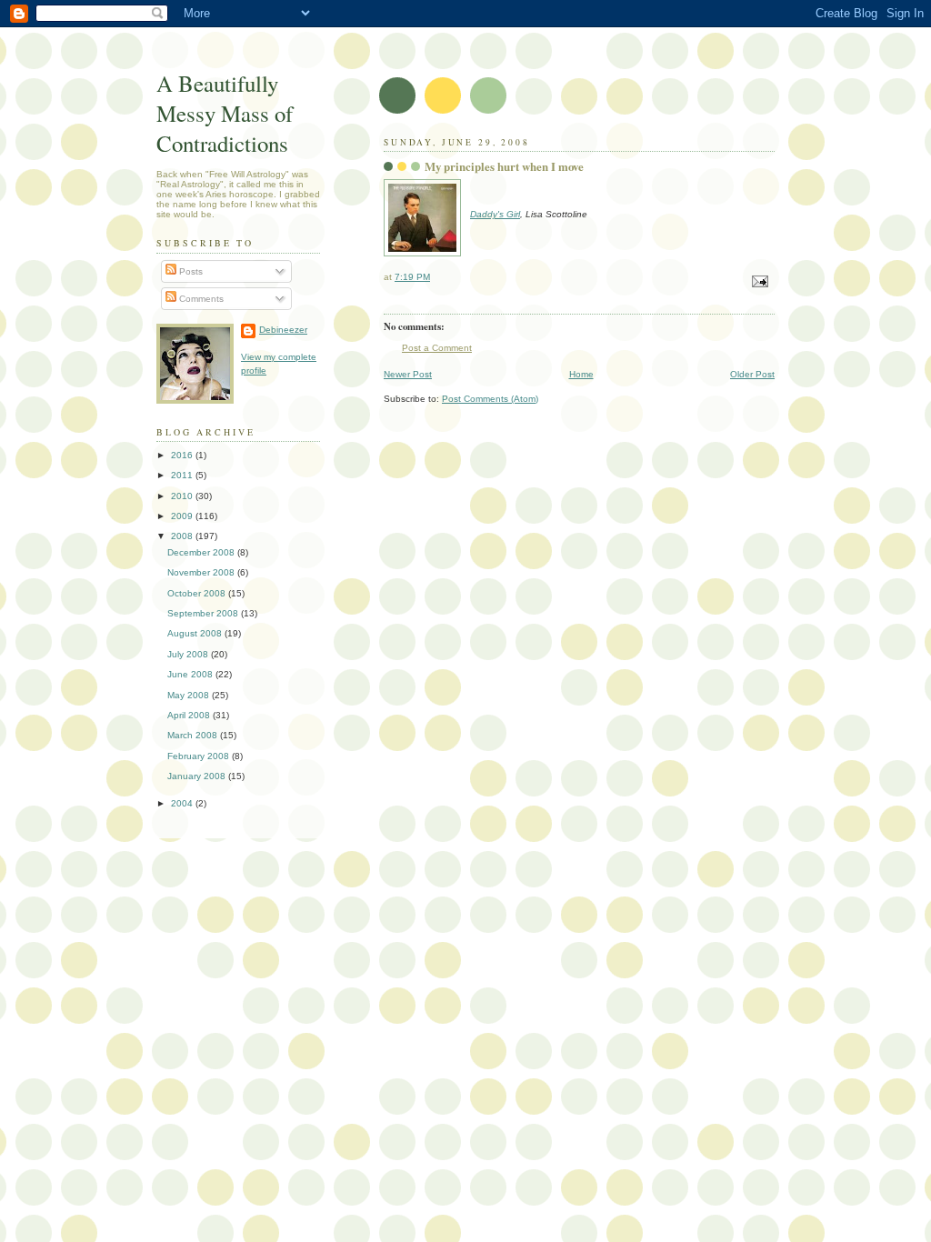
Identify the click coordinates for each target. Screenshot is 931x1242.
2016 (183, 455)
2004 (183, 803)
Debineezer (283, 330)
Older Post (752, 374)
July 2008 (189, 654)
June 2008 (191, 674)
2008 (183, 536)
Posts (189, 271)
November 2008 (202, 572)
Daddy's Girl (495, 214)
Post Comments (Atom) (490, 399)
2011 (183, 475)
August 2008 (196, 633)
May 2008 (189, 695)
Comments (200, 299)
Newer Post (408, 374)
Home (581, 374)
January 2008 (197, 776)
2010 (183, 496)
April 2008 (190, 715)
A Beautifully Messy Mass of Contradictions (224, 113)
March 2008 (193, 735)
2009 (183, 516)
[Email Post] (759, 280)
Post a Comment (437, 348)
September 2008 (204, 613)
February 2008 (199, 756)
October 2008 (197, 593)
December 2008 (202, 552)
